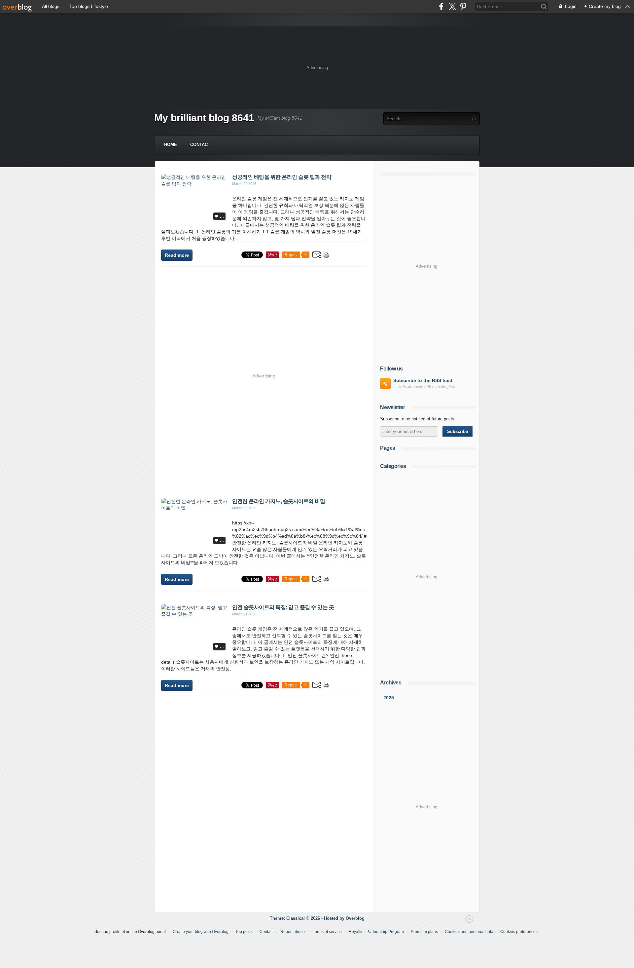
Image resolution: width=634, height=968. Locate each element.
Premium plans (424, 931)
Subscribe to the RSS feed (422, 380)
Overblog (355, 918)
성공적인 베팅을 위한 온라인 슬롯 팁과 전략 (281, 177)
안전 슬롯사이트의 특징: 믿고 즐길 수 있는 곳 (283, 607)
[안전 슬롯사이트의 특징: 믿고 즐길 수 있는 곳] (194, 614)
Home (170, 144)
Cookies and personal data (469, 931)
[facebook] (441, 6)
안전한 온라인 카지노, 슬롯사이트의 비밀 (278, 501)
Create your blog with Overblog (201, 931)
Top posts (244, 931)
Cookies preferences (519, 931)
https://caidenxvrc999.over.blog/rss (424, 386)
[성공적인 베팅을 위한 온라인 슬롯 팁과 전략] (194, 183)
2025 (388, 697)
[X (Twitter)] (452, 6)
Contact (200, 144)
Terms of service (327, 931)
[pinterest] (463, 6)
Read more (177, 255)
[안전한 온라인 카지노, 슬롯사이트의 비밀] (194, 508)
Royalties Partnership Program (376, 931)
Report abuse (293, 931)
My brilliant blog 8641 (204, 117)
